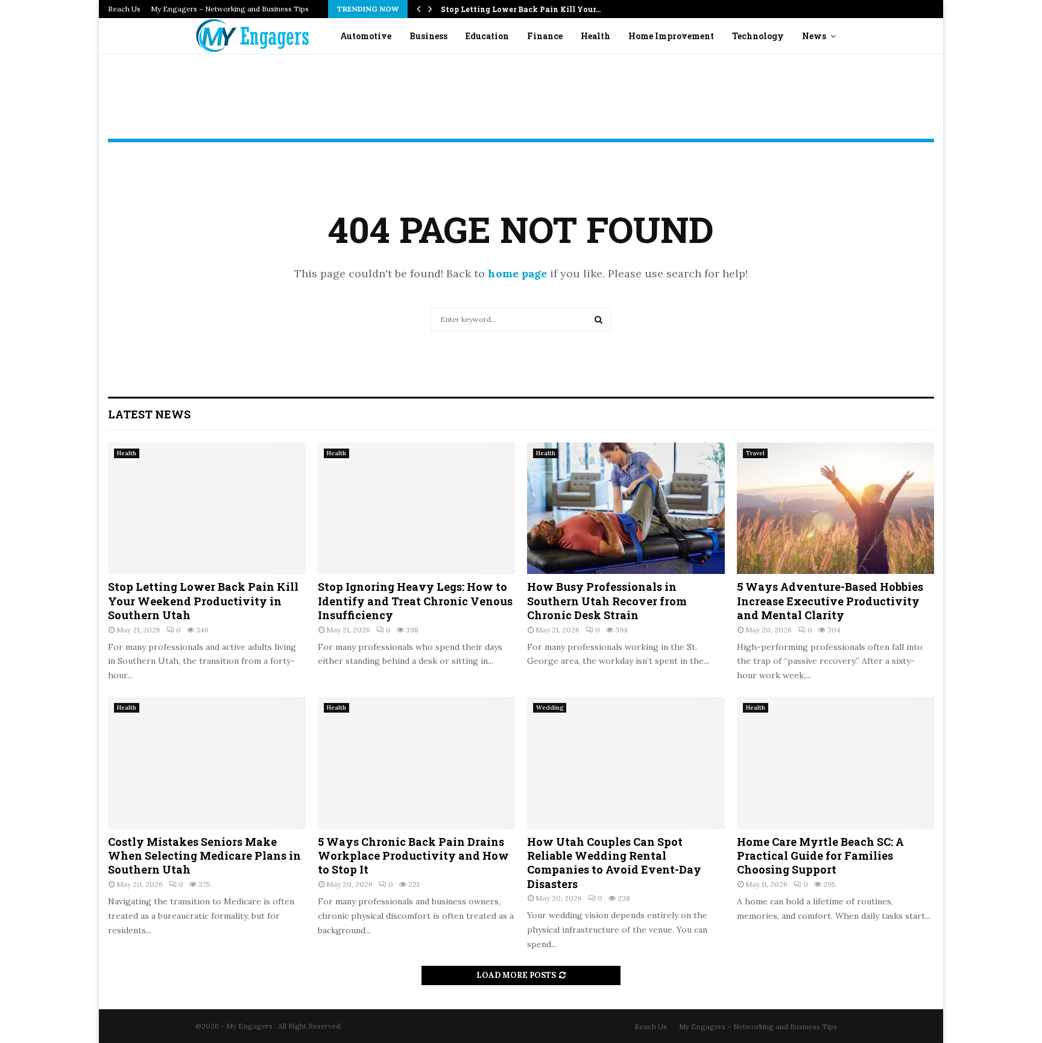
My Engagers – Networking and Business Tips (230, 8)
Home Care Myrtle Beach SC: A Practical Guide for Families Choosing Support (820, 855)
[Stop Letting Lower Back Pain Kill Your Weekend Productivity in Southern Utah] (207, 508)
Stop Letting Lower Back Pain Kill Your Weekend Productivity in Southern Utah (203, 600)
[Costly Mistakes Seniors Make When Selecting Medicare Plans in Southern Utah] (207, 762)
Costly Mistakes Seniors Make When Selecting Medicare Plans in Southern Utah (204, 855)
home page (517, 273)
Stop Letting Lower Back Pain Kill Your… (521, 9)
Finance (545, 36)
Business (428, 36)
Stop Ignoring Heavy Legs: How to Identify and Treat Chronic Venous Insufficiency (415, 600)
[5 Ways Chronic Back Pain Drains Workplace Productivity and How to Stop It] (417, 762)
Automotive (365, 36)
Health (595, 36)
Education (487, 36)
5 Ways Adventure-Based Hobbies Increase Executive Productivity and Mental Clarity (830, 600)
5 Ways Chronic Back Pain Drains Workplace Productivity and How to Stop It (413, 855)
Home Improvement (671, 36)
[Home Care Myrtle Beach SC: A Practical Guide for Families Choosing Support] (836, 762)
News (814, 36)
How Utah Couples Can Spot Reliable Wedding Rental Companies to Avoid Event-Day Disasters (614, 862)
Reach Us (124, 8)
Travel (755, 453)
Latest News (149, 414)
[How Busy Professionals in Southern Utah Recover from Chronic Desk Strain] (626, 508)
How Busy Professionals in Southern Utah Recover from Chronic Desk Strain (607, 600)
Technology (758, 36)
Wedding (549, 707)
